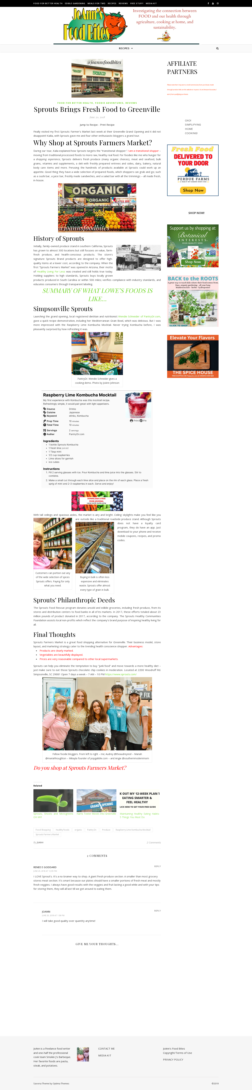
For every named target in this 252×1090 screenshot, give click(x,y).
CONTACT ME (106, 1048)
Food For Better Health (48, 3)
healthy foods (62, 829)
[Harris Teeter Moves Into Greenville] (96, 800)
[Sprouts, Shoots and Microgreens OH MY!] (53, 800)
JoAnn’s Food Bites (174, 1048)
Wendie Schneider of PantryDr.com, (139, 316)
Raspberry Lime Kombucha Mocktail (133, 829)
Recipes (112, 3)
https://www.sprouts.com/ (121, 674)
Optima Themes (61, 1083)
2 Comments (154, 842)
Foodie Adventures (109, 103)
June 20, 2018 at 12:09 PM (45, 871)
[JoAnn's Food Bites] (126, 28)
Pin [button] (144, 420)
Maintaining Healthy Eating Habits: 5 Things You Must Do (140, 815)
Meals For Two (96, 3)
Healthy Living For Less (51, 271)
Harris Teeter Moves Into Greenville (96, 813)
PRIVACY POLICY (173, 1059)
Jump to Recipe (89, 124)
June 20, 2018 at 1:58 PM (53, 915)
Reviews (123, 3)
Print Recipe (107, 124)
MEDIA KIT (151, 3)
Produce (106, 829)
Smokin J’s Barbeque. (58, 1057)
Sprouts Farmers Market (47, 834)
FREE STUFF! (136, 3)
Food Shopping (43, 829)
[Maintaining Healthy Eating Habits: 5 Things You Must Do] (140, 800)
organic (78, 829)
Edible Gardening (75, 3)
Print (136, 420)
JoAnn (40, 842)
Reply (157, 866)
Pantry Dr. (92, 829)
